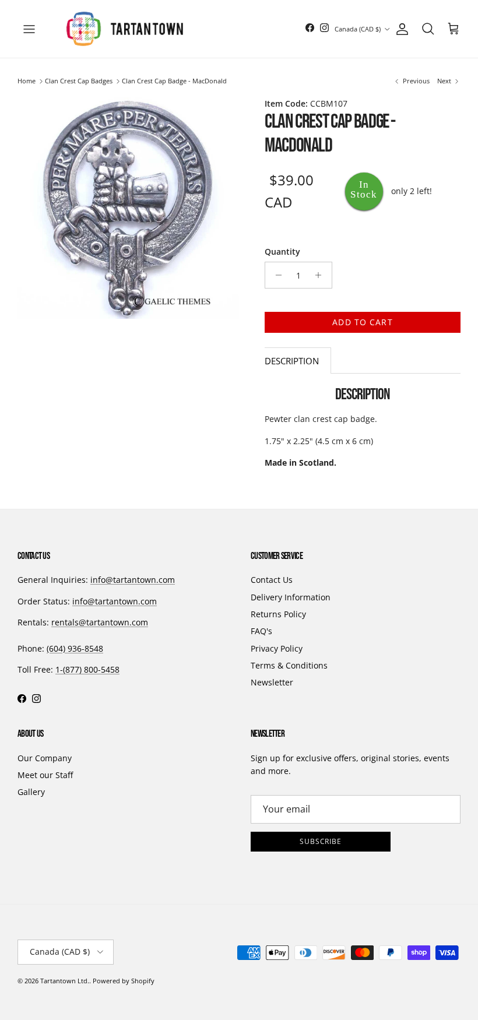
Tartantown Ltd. (64, 980)
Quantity (282, 251)
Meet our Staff (45, 774)
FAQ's (261, 630)
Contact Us (272, 579)
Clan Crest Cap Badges (79, 81)
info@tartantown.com (132, 579)
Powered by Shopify (123, 980)
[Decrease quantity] (275, 275)
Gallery (31, 791)
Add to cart (362, 322)
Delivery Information (291, 597)
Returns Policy (278, 614)
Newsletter (272, 682)
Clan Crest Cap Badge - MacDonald (174, 81)
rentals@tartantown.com (99, 622)
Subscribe (321, 841)
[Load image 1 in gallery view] (128, 208)
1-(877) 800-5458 (87, 669)
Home (26, 81)
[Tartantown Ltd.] (124, 29)
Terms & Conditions (289, 665)
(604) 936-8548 (75, 648)
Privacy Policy (277, 648)
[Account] (400, 29)
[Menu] (29, 29)
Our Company (44, 758)
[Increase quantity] (321, 275)
